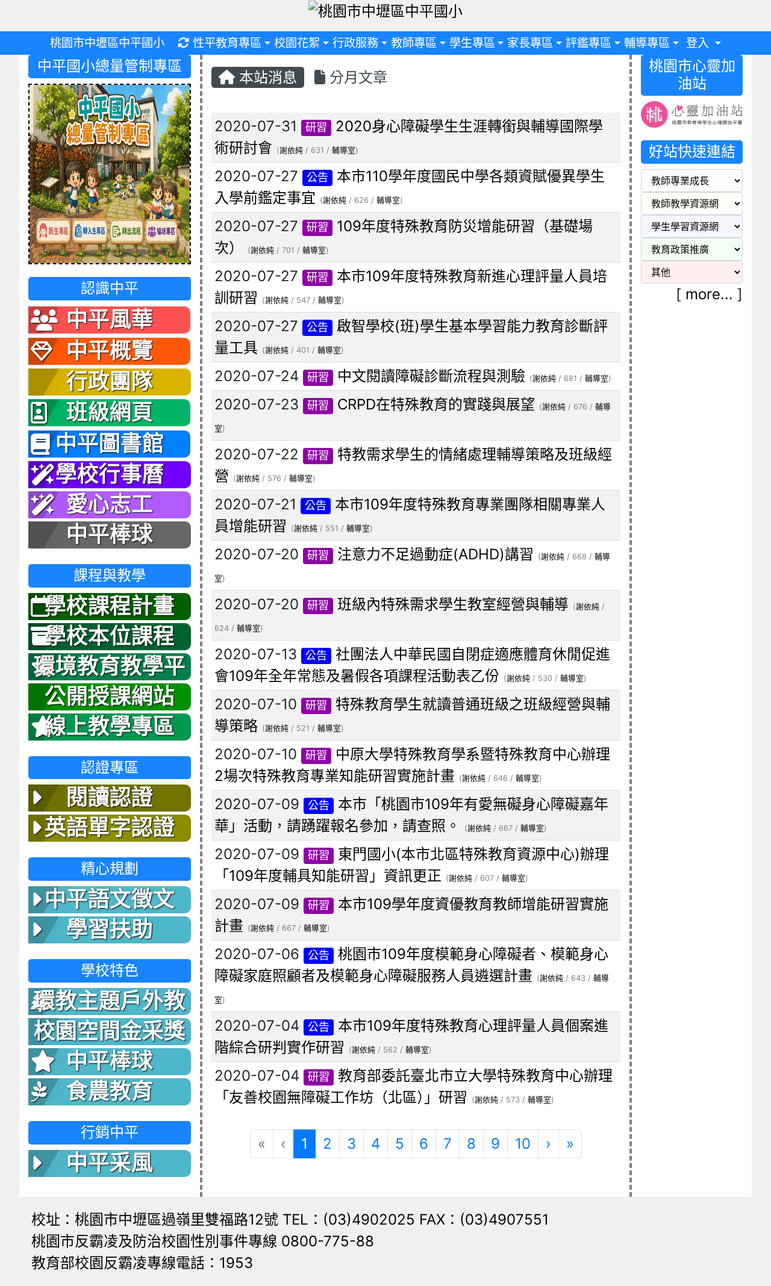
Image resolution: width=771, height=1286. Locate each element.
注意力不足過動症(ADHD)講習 (435, 554)
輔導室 (343, 150)
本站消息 (266, 77)
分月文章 (356, 77)
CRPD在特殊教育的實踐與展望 (436, 404)
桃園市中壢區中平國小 (107, 43)
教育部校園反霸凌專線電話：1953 (142, 1263)
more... (709, 294)
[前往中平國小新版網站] (109, 173)
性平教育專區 (227, 43)
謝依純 (291, 150)
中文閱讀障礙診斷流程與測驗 (431, 376)
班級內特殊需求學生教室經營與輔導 (453, 604)
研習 (316, 127)
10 (523, 1143)
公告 (317, 177)
